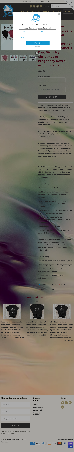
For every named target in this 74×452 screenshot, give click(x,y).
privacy (37, 57)
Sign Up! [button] (38, 43)
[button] (59, 14)
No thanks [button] (37, 46)
